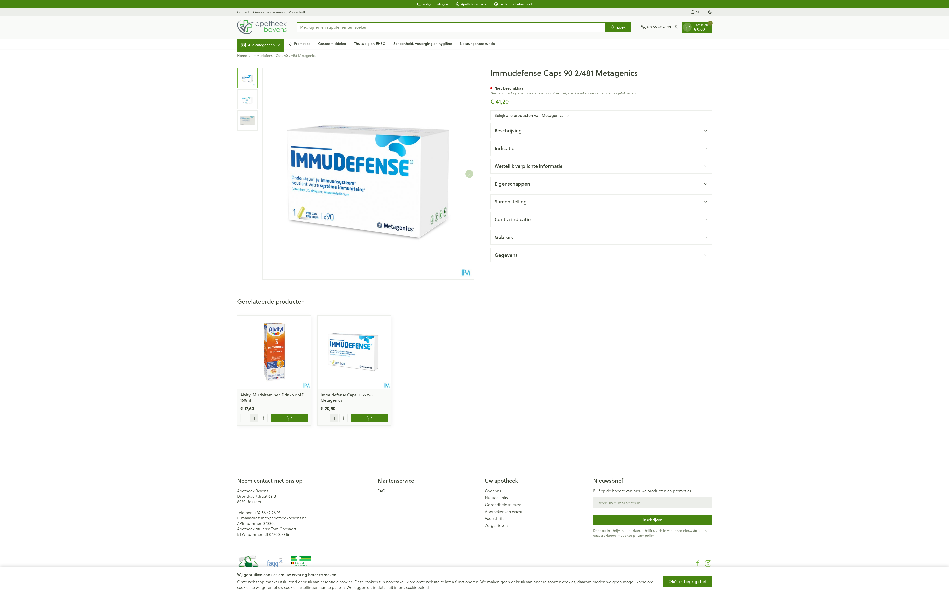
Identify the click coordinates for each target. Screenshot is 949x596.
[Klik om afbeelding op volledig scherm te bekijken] (368, 173)
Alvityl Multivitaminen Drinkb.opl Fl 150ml (272, 397)
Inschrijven (653, 520)
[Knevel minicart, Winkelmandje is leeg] (687, 27)
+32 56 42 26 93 (267, 512)
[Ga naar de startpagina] (262, 27)
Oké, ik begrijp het (687, 581)
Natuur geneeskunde (477, 43)
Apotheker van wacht (503, 511)
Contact (243, 12)
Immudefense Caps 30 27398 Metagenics (347, 397)
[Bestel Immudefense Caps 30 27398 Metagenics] (369, 418)
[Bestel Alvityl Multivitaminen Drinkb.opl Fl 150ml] (289, 418)
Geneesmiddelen (332, 43)
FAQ (382, 491)
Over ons (493, 491)
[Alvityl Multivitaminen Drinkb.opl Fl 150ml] (274, 352)
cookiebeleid (417, 587)
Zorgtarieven (496, 525)
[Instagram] (708, 563)
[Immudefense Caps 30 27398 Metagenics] (354, 352)
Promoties (302, 43)
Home (242, 55)
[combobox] (451, 27)
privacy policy (643, 535)
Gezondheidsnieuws (269, 12)
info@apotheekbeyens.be (284, 518)
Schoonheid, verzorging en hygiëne (422, 43)
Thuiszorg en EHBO (370, 43)
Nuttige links (496, 497)
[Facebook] (697, 563)
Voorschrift (297, 12)
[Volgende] (469, 174)
